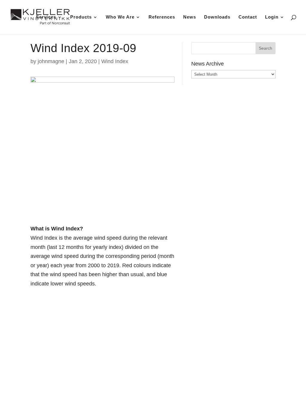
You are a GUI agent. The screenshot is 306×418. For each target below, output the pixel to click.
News (189, 17)
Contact (247, 17)
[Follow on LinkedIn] (237, 392)
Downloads (217, 17)
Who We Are (120, 17)
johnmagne (51, 61)
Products (81, 17)
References (162, 17)
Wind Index (114, 61)
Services (46, 17)
